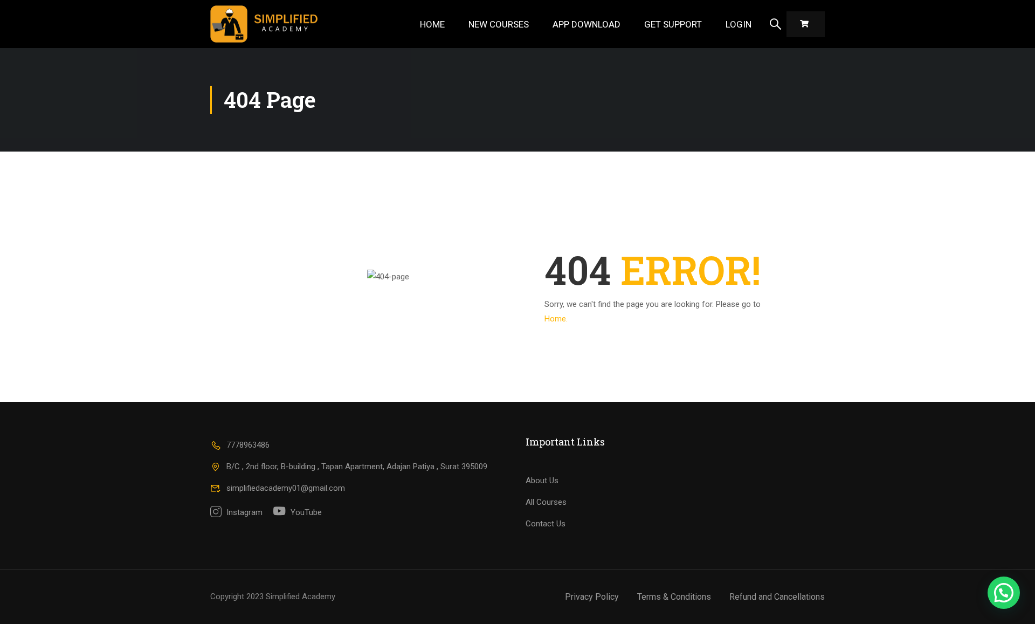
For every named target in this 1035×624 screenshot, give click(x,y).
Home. (556, 319)
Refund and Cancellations (777, 597)
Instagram (243, 512)
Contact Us (545, 524)
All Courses (546, 502)
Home (432, 24)
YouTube (305, 512)
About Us (542, 480)
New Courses (498, 24)
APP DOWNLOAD (586, 24)
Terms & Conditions (674, 597)
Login (738, 24)
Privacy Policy (592, 597)
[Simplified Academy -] (264, 24)
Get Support (673, 24)
